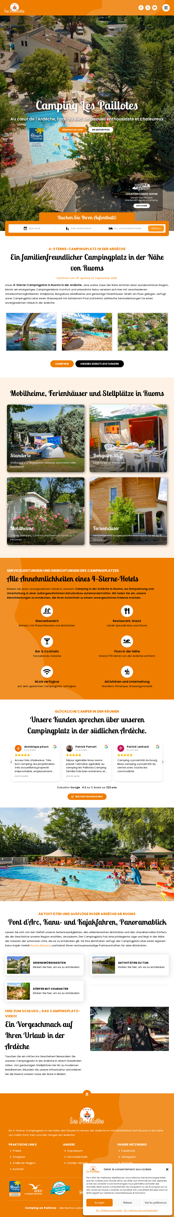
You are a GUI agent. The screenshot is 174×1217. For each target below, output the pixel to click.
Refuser (127, 1202)
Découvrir (141, 205)
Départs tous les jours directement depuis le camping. (141, 198)
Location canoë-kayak (142, 194)
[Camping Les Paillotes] (14, 4)
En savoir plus (101, 129)
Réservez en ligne (72, 129)
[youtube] (154, 7)
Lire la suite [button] (21, 776)
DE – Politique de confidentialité (140, 1210)
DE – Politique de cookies (109, 1210)
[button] (167, 1169)
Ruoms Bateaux (41, 945)
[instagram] (147, 7)
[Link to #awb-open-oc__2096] (166, 8)
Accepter (99, 1202)
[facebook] (141, 7)
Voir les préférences (156, 1202)
